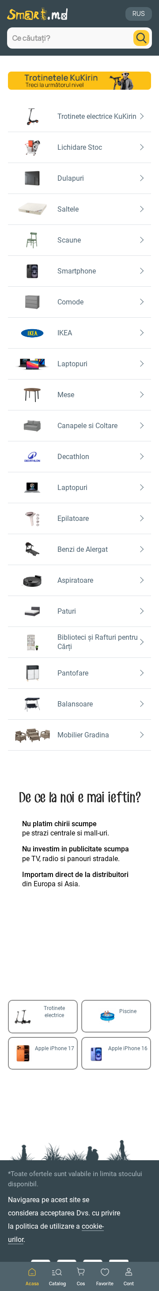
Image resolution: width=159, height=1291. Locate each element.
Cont (129, 1283)
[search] (141, 38)
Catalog (57, 1283)
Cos (81, 1283)
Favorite (105, 1283)
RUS (138, 13)
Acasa (32, 1283)
